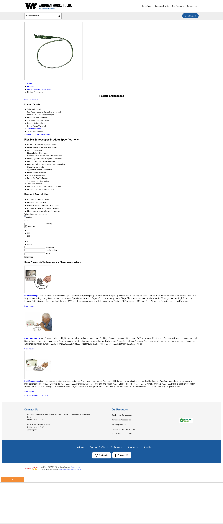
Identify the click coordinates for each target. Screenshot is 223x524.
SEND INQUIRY (30, 395)
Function (30, 156)
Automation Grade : (65, 298)
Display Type (32, 158)
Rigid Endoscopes (32, 381)
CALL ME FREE (42, 395)
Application (31, 170)
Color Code (31, 183)
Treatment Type (33, 181)
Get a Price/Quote (31, 99)
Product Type (32, 189)
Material (30, 175)
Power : (127, 295)
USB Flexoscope (31, 295)
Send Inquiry (45, 134)
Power (29, 172)
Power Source (32, 147)
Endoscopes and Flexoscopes (123, 429)
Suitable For (31, 144)
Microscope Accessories (121, 420)
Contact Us (192, 6)
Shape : (92, 301)
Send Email (190, 16)
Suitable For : (97, 298)
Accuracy (30, 164)
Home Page (146, 6)
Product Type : (72, 295)
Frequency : (102, 295)
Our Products (178, 6)
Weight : (40, 298)
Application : (150, 295)
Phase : (124, 298)
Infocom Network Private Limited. (70, 469)
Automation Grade (34, 161)
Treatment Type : (150, 298)
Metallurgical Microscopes (122, 415)
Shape (29, 167)
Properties (31, 178)
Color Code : (154, 301)
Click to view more (34, 128)
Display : (119, 301)
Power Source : (133, 301)
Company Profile (161, 6)
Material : (49, 301)
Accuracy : (177, 301)
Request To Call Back (32, 134)
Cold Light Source (32, 338)
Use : (49, 295)
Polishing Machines (119, 424)
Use (28, 186)
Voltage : (66, 301)
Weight (30, 150)
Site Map (148, 447)
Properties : (178, 384)
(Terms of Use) (75, 467)
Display (30, 153)
